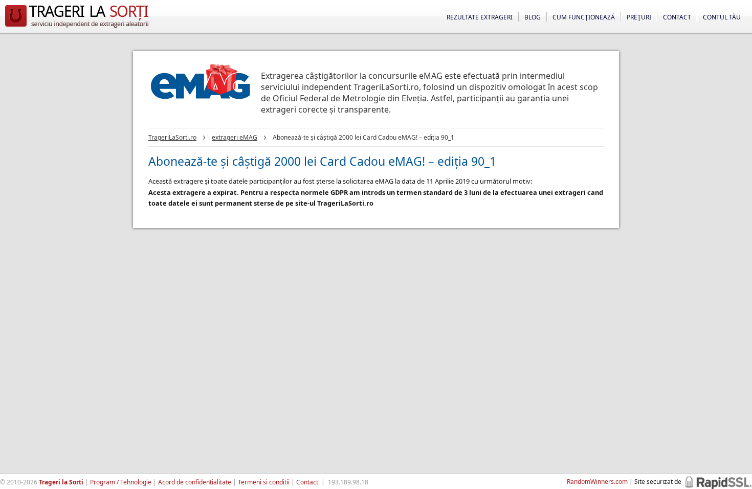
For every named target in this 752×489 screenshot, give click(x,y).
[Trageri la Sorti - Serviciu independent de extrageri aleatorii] (76, 27)
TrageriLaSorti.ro (172, 137)
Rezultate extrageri (480, 17)
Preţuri (639, 17)
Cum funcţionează (583, 17)
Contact (677, 17)
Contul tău (722, 17)
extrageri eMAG (234, 137)
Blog (532, 17)
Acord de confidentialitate (194, 482)
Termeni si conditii (264, 482)
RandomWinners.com (597, 481)
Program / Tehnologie (120, 482)
